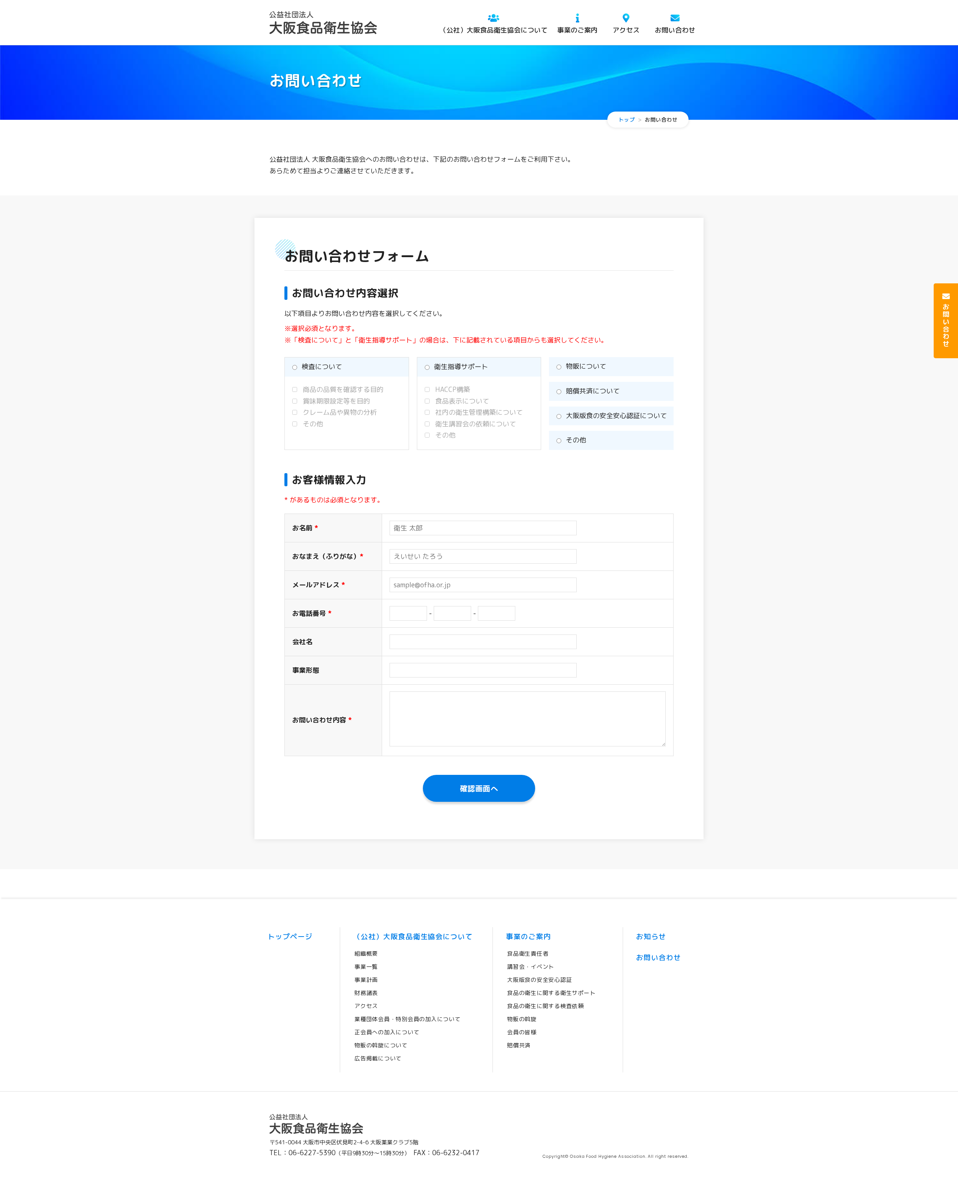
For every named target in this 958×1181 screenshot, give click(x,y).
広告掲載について (378, 1058)
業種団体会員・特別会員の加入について (407, 1019)
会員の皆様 (522, 1032)
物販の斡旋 (522, 1019)
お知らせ (651, 936)
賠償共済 (519, 1045)
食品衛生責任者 (527, 954)
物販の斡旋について (381, 1045)
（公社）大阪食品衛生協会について (493, 30)
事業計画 (366, 980)
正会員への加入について (386, 1032)
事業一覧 (366, 967)
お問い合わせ (675, 30)
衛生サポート (551, 993)
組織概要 (366, 954)
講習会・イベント (530, 967)
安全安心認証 (539, 980)
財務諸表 (366, 993)
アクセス (626, 30)
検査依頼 (545, 1006)
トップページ (290, 936)
